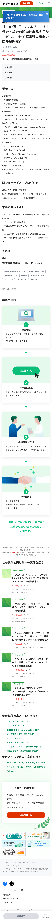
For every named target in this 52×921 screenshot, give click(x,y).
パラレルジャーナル (11, 890)
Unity (28, 767)
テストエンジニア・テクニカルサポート (24, 746)
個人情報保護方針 (10, 898)
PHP (9, 762)
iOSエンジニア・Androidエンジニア (23, 730)
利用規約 (7, 894)
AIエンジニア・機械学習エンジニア (22, 751)
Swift (43, 762)
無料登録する (26, 815)
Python (10, 771)
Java (15, 762)
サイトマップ (8, 902)
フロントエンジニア (15, 725)
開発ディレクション (15, 767)
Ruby (21, 762)
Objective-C (39, 767)
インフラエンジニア (15, 738)
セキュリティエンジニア (17, 742)
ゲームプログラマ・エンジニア (20, 734)
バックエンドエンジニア (17, 721)
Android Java (32, 762)
